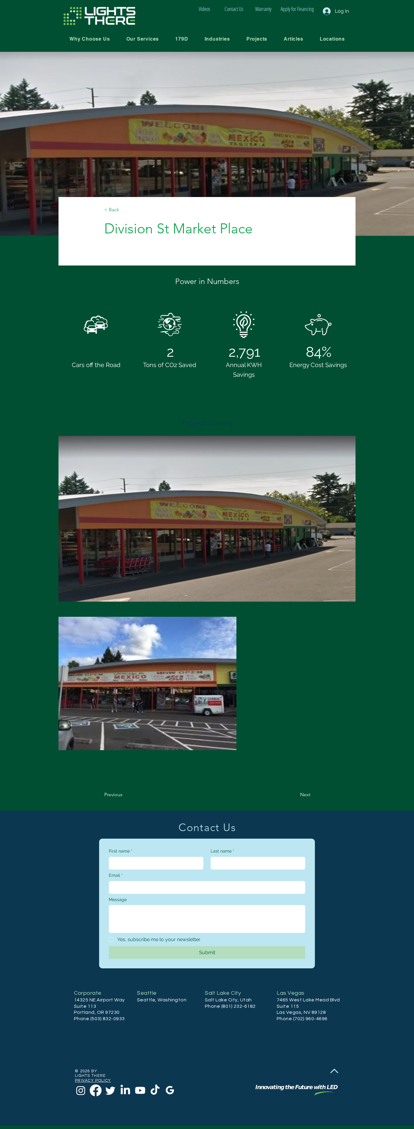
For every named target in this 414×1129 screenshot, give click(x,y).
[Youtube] (140, 1090)
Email (116, 875)
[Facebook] (96, 1090)
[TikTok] (155, 1090)
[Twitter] (110, 1090)
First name (120, 851)
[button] (142, 39)
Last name (222, 851)
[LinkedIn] (125, 1090)
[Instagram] (81, 1090)
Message (118, 899)
